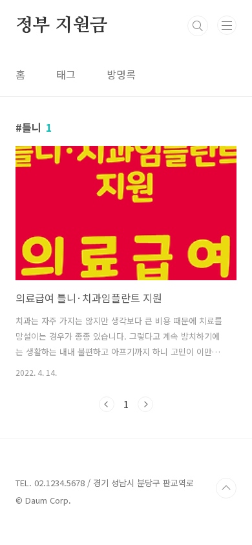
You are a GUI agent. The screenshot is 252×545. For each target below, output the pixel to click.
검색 (197, 26)
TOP (226, 488)
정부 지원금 (61, 26)
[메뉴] (226, 25)
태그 (66, 74)
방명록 (121, 74)
